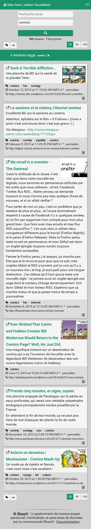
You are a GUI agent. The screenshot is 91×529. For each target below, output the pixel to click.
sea (39, 430)
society (27, 140)
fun (25, 85)
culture (47, 475)
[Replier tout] (13, 45)
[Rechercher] (45, 33)
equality (41, 140)
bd (36, 475)
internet (35, 302)
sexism (14, 140)
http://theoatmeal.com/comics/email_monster (36, 310)
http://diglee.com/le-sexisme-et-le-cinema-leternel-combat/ (44, 148)
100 (84, 44)
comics (41, 55)
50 (77, 44)
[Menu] (87, 6)
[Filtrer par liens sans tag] (7, 45)
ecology (36, 85)
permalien (43, 90)
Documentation (68, 522)
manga (27, 475)
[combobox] (45, 22)
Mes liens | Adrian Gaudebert (28, 5)
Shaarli (22, 514)
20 (70, 44)
